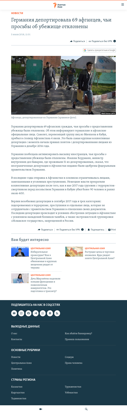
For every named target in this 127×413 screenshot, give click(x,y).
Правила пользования (77, 339)
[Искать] (86, 409)
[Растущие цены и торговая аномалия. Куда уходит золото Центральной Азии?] (74, 252)
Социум (69, 357)
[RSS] (57, 313)
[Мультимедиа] (40, 409)
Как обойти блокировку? (78, 333)
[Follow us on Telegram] (36, 313)
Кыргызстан (18, 393)
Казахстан (16, 387)
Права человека (73, 363)
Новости (17, 13)
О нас (14, 333)
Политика (16, 369)
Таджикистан (18, 398)
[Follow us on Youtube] (14, 313)
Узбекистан (71, 393)
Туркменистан (73, 387)
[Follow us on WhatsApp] (43, 313)
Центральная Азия (41, 248)
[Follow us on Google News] (50, 313)
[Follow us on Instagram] (21, 313)
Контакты (16, 339)
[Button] (77, 41)
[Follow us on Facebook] (28, 313)
